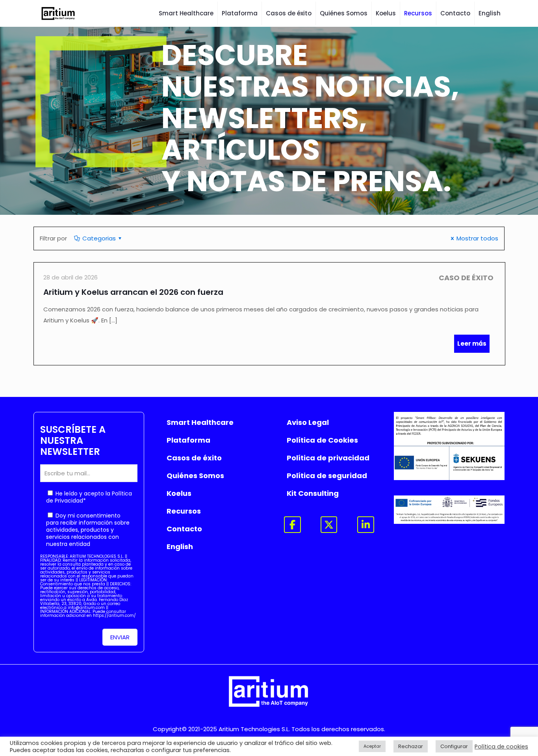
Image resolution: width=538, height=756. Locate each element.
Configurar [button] (454, 746)
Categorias (99, 238)
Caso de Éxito (466, 278)
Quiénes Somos (195, 475)
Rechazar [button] (410, 746)
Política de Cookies (322, 440)
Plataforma (188, 440)
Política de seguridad (327, 475)
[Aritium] (58, 13)
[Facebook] (292, 524)
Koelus (179, 493)
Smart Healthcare (200, 422)
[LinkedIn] (365, 524)
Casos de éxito (194, 458)
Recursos (184, 511)
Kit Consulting (313, 493)
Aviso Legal (308, 422)
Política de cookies (501, 746)
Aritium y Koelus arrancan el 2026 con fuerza (133, 292)
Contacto (184, 529)
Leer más (471, 343)
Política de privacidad (328, 458)
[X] (329, 524)
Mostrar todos (477, 238)
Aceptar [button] (372, 746)
